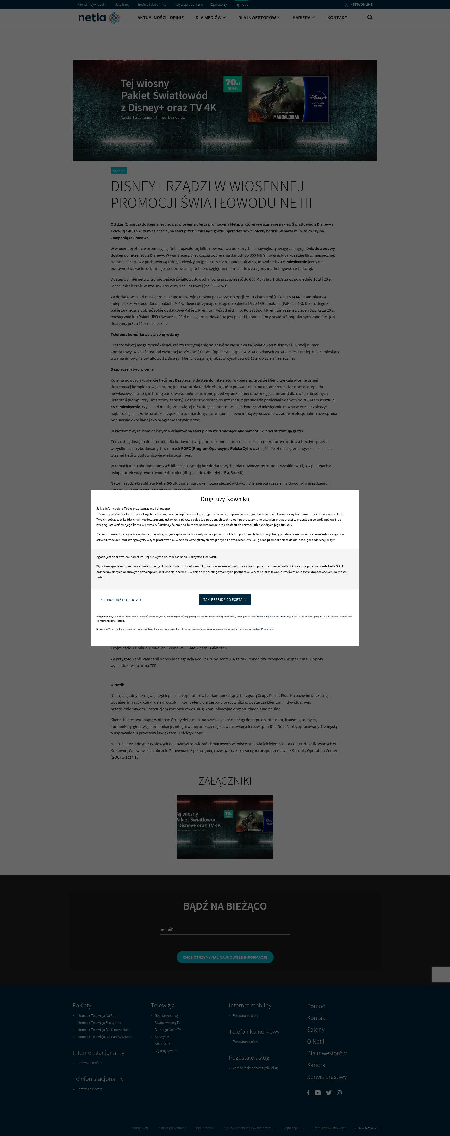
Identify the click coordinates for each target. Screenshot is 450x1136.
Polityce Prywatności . (268, 617)
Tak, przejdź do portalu (225, 599)
